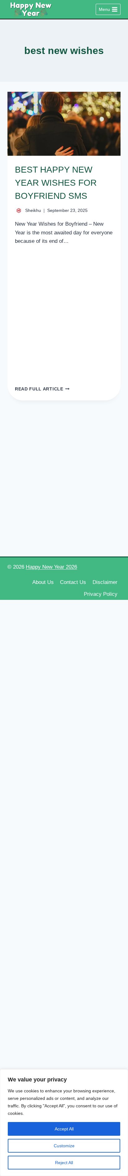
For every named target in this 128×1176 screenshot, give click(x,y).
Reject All (64, 1162)
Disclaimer (105, 582)
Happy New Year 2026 (51, 567)
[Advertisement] (64, 315)
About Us (43, 582)
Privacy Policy (100, 594)
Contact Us (73, 582)
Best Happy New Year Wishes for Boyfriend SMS (56, 183)
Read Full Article (42, 389)
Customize (64, 1145)
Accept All (64, 1128)
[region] (64, 1122)
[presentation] (64, 124)
